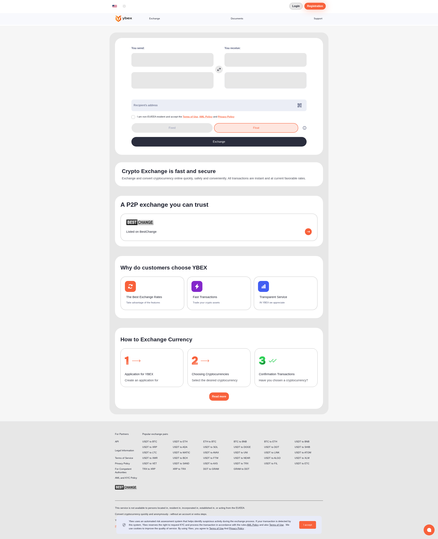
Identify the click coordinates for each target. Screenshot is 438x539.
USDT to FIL (271, 463)
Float (256, 127)
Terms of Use (190, 116)
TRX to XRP (148, 469)
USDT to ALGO (272, 458)
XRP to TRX (179, 469)
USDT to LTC (149, 452)
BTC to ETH (270, 441)
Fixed (172, 127)
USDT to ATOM (303, 452)
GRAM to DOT (241, 469)
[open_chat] (429, 529)
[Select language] (114, 6)
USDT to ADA (180, 447)
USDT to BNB (302, 441)
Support (318, 18)
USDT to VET (149, 463)
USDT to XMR (150, 458)
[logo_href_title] (126, 18)
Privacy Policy (226, 116)
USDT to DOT (271, 447)
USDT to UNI (241, 452)
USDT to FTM (210, 458)
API (117, 441)
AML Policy (205, 116)
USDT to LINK (271, 452)
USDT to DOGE (242, 447)
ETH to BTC (209, 441)
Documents (237, 18)
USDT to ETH (180, 441)
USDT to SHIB (302, 447)
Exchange (154, 18)
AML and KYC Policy (126, 477)
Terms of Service (124, 458)
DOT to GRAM (211, 469)
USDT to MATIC (181, 452)
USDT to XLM (302, 458)
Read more (219, 396)
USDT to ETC (302, 463)
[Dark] (124, 6)
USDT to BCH (180, 458)
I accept (307, 524)
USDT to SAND (181, 463)
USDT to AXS (210, 463)
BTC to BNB (240, 441)
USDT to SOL (210, 447)
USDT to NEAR (242, 458)
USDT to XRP (149, 447)
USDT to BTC (149, 441)
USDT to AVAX (211, 452)
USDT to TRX (241, 463)
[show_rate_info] (304, 128)
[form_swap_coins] (219, 69)
